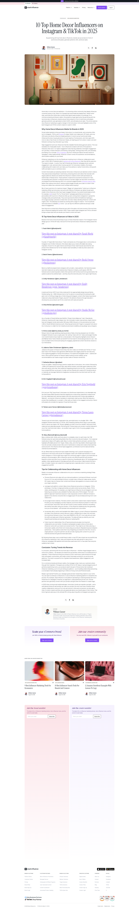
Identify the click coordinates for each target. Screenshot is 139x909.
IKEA (50, 194)
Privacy (112, 906)
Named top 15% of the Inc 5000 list (71, 1)
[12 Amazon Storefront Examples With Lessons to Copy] (99, 671)
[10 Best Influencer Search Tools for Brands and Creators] (69, 671)
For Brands (27, 3)
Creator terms (100, 906)
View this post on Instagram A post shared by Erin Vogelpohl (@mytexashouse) (68, 386)
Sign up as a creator (92, 640)
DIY (59, 203)
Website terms (107, 906)
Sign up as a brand (47, 640)
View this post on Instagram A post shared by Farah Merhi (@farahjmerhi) (67, 235)
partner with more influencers (72, 161)
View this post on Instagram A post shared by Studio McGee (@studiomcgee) (68, 311)
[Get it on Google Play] (110, 869)
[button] (69, 7)
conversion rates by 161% (88, 181)
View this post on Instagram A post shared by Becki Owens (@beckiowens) (67, 261)
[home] (31, 7)
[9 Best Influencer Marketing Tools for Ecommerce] (39, 671)
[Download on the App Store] (101, 869)
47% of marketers (62, 152)
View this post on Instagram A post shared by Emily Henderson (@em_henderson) (64, 285)
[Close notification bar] (138, 1)
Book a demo (101, 7)
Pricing (83, 7)
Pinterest (61, 134)
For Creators (34, 3)
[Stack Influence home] (33, 869)
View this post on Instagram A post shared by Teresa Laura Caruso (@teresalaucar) (67, 414)
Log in (111, 7)
